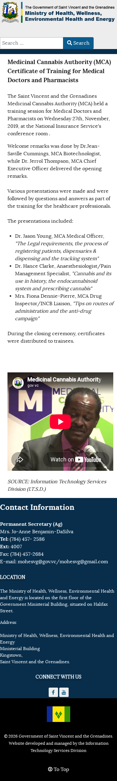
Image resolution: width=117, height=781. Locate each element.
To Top (60, 769)
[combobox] (31, 43)
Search (81, 43)
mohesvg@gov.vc (37, 562)
